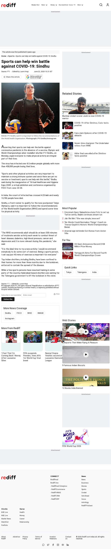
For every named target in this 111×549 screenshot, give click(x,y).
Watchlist (5, 522)
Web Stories (69, 320)
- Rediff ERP (54, 499)
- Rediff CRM (55, 496)
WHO (29, 313)
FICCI (19, 313)
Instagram (9, 318)
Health (22, 512)
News (43, 5)
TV (74, 5)
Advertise (16, 537)
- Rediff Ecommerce (57, 489)
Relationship (24, 522)
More (79, 5)
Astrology (85, 502)
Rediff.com (86, 537)
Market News (6, 519)
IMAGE (40, 313)
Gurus (71, 5)
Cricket (84, 493)
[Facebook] (53, 545)
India (94, 272)
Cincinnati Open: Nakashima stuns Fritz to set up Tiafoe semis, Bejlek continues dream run (86, 213)
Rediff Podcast (86, 506)
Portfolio (4, 525)
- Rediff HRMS (55, 493)
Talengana (82, 272)
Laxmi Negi (24, 72)
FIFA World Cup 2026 (71, 446)
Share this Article (13, 77)
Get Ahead (85, 496)
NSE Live (4, 515)
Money (52, 5)
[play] (86, 332)
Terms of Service (38, 538)
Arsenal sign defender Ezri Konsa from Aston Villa (85, 232)
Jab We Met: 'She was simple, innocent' (82, 218)
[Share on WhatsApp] (43, 545)
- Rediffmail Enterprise (58, 486)
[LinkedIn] (68, 545)
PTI (8, 72)
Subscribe (8, 299)
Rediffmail (54, 480)
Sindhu (8, 313)
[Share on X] (48, 545)
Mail (37, 5)
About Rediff (3, 538)
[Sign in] (108, 5)
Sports (11, 56)
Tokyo (69, 272)
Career (22, 519)
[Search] (101, 5)
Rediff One (54, 483)
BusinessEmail (63, 5)
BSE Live (4, 512)
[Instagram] (58, 545)
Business (85, 483)
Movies (84, 486)
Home (34, 5)
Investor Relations (53, 538)
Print (58, 294)
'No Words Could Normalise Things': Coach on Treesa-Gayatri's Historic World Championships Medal (85, 224)
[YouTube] (63, 545)
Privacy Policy (25, 538)
